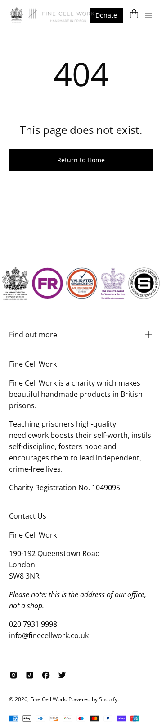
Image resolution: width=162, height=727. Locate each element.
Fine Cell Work (48, 699)
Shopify (108, 699)
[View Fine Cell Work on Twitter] (62, 675)
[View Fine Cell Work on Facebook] (45, 675)
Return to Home (81, 160)
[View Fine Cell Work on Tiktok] (29, 675)
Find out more (33, 335)
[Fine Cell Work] (53, 15)
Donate (106, 15)
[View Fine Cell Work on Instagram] (13, 675)
